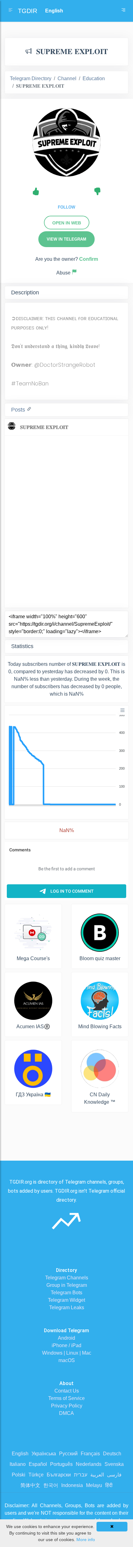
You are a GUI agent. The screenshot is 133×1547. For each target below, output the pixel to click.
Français (90, 1453)
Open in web (66, 222)
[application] (66, 760)
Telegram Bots (66, 1292)
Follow (66, 207)
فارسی (114, 1474)
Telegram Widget (66, 1300)
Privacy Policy (66, 1405)
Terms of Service (66, 1398)
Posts (19, 410)
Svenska (114, 1464)
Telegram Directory (30, 78)
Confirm (88, 259)
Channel (67, 78)
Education (94, 78)
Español (38, 1464)
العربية (97, 1474)
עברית (80, 1474)
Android (66, 1338)
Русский (68, 1453)
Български (59, 1474)
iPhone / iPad (66, 1345)
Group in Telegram (66, 1285)
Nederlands (88, 1464)
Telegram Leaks (66, 1307)
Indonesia (72, 1485)
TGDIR (27, 10)
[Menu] (122, 710)
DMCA (66, 1413)
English (20, 1453)
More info (85, 1539)
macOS (66, 1360)
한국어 (50, 1485)
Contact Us (66, 1390)
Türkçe (36, 1474)
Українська (44, 1453)
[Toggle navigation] (123, 11)
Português (61, 1464)
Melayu (94, 1485)
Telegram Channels (66, 1277)
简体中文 (30, 1485)
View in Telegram (66, 239)
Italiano (18, 1464)
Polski (18, 1474)
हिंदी (109, 1485)
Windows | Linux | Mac (66, 1353)
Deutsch (112, 1453)
